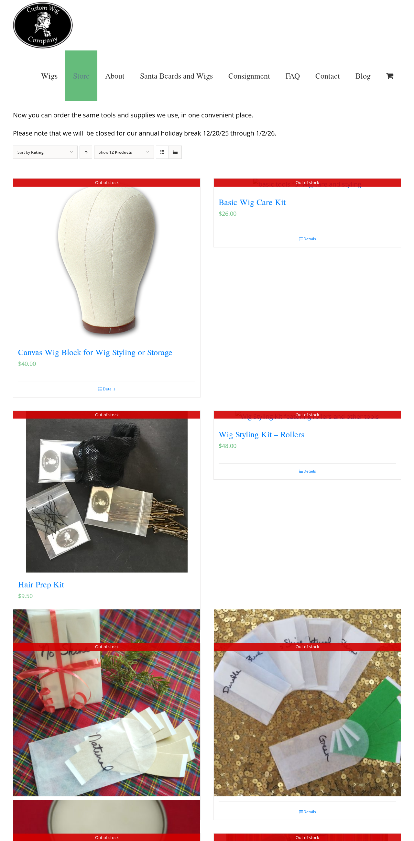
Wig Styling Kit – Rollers (261, 434)
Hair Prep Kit (41, 584)
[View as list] (175, 152)
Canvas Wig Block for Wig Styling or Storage (95, 351)
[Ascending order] (86, 152)
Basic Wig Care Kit (252, 201)
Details (109, 389)
